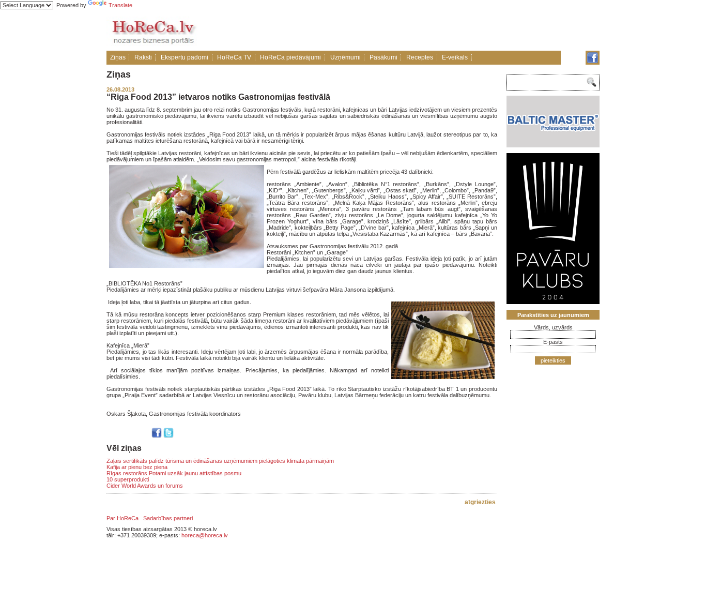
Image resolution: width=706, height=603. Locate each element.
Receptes (419, 57)
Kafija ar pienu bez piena (136, 467)
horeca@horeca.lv (204, 535)
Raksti (143, 57)
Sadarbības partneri (168, 518)
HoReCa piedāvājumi (290, 57)
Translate (120, 5)
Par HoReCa (122, 518)
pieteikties (553, 360)
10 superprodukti (127, 479)
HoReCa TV (234, 57)
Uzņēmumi (345, 57)
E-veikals (455, 57)
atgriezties (480, 502)
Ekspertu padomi (184, 57)
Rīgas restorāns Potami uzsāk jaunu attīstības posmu (173, 473)
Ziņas (118, 57)
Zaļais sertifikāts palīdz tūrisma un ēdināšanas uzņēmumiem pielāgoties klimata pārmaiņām (220, 461)
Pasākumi (383, 57)
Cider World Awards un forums (144, 486)
